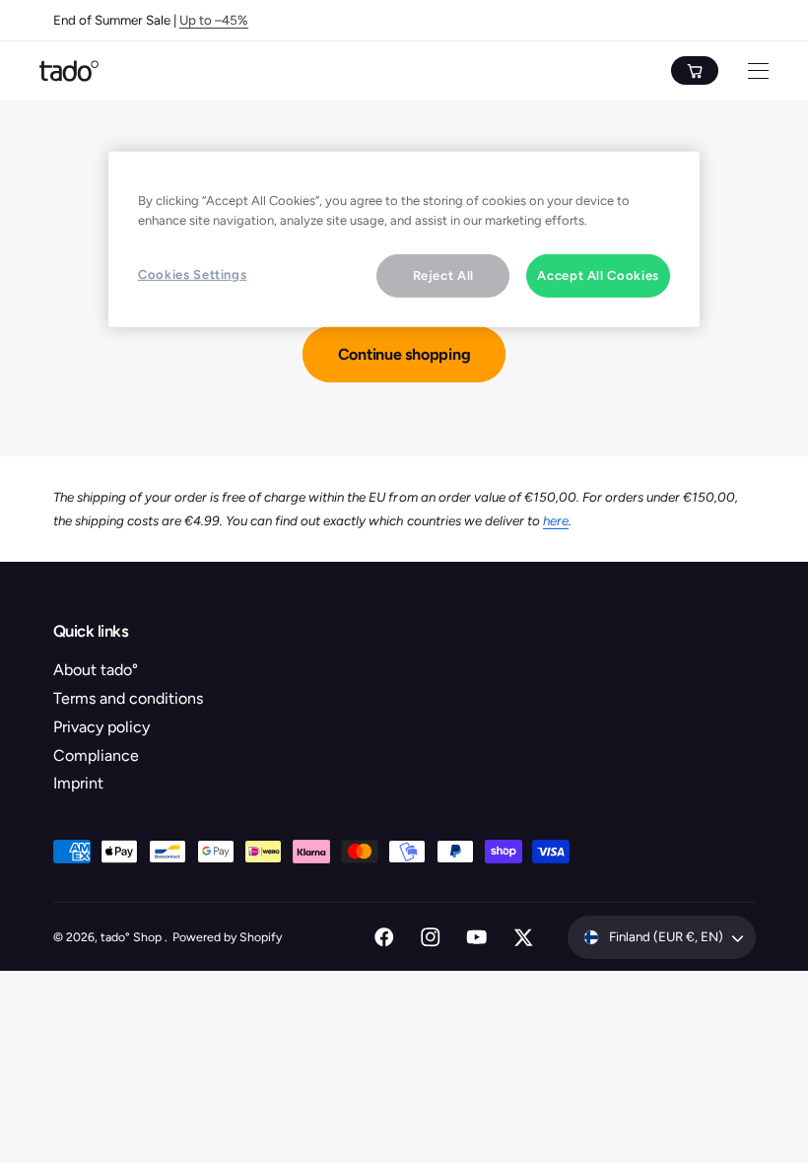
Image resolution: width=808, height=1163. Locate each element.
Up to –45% (213, 20)
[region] (404, 239)
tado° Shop (133, 936)
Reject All (444, 275)
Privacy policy (101, 727)
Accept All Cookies (598, 275)
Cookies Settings (192, 274)
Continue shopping (404, 354)
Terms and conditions (128, 698)
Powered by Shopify (227, 936)
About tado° (95, 669)
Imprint (78, 783)
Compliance (96, 755)
